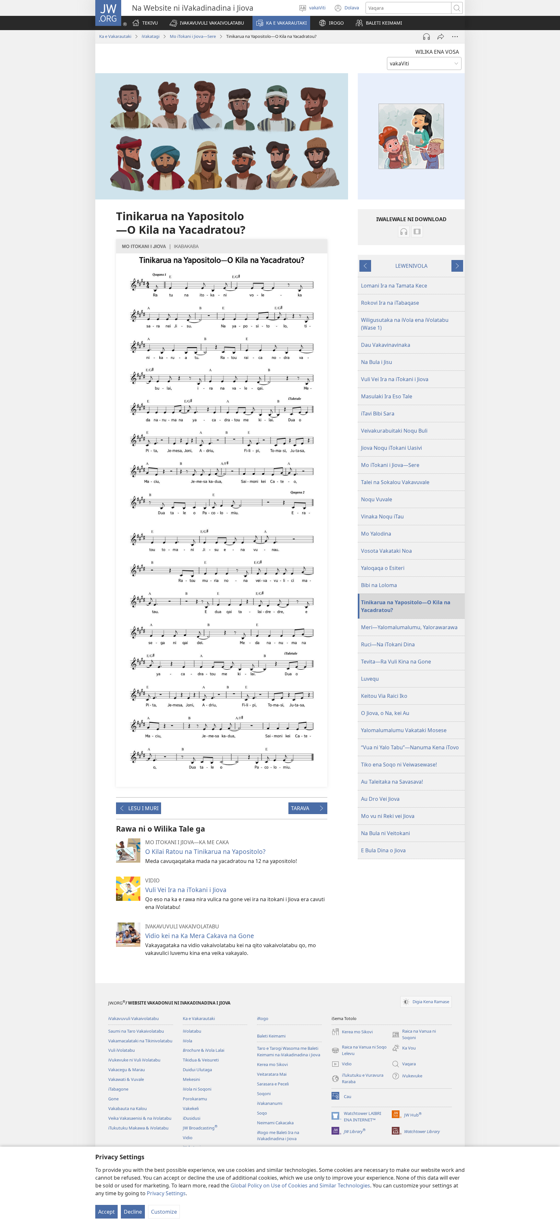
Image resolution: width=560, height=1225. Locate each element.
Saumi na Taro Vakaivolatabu (136, 1031)
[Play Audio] (426, 36)
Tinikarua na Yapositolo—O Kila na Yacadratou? (405, 606)
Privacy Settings (166, 1193)
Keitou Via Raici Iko (384, 695)
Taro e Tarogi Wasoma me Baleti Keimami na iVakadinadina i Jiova (288, 1051)
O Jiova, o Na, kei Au (385, 713)
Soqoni (264, 1093)
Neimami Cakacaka (275, 1123)
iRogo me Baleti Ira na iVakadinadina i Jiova (278, 1135)
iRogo (262, 1018)
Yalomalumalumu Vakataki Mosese (404, 730)
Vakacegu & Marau (126, 1069)
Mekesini (191, 1079)
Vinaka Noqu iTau (382, 516)
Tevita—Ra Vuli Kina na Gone (396, 661)
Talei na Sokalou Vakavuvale (395, 482)
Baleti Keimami (271, 1036)
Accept (106, 1211)
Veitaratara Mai (271, 1074)
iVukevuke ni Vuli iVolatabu (134, 1060)
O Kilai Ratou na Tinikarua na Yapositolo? (205, 851)
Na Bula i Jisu (376, 362)
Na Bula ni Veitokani (385, 833)
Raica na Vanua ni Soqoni (414, 1034)
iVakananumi (269, 1103)
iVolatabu (192, 1031)
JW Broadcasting (200, 1128)
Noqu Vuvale (376, 499)
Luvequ (370, 678)
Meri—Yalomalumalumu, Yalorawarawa (409, 627)
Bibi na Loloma (379, 585)
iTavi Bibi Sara (377, 413)
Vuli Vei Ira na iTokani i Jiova (186, 889)
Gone (113, 1099)
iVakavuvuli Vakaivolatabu (133, 1018)
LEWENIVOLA (411, 265)
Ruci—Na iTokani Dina (388, 644)
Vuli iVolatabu (121, 1050)
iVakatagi (150, 36)
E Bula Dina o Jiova (383, 850)
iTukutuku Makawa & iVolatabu (138, 1128)
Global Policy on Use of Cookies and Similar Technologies (300, 1185)
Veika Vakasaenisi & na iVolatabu (139, 1118)
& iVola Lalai (203, 1050)
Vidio (187, 1137)
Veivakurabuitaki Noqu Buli (394, 430)
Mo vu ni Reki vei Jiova (387, 816)
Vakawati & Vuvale (126, 1079)
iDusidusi (191, 1118)
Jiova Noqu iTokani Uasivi (391, 447)
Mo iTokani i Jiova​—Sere (193, 36)
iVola (187, 1041)
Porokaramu (195, 1099)
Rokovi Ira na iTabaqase (390, 302)
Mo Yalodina (376, 533)
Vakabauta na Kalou (127, 1108)
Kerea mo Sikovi (272, 1064)
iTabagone (118, 1089)
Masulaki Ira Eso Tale (386, 396)
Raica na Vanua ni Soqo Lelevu (359, 1050)
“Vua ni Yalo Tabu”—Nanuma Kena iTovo (410, 747)
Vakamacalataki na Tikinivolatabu (140, 1041)
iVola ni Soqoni (197, 1089)
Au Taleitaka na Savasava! (392, 781)
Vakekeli (191, 1108)
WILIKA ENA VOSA (437, 51)
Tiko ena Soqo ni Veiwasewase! (399, 764)
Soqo (262, 1113)
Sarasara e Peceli (273, 1084)
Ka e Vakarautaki (115, 36)
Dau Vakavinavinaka (385, 344)
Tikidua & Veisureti (201, 1060)
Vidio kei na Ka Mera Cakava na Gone (199, 935)
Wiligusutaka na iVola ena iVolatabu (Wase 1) (405, 323)
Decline (133, 1211)
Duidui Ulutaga (197, 1069)
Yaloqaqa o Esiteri (382, 568)
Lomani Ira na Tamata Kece (394, 285)
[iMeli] (441, 36)
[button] (206, 23)
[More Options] (455, 36)
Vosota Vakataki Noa (386, 550)
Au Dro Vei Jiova (380, 798)
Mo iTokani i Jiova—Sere (390, 465)
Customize (164, 1211)
